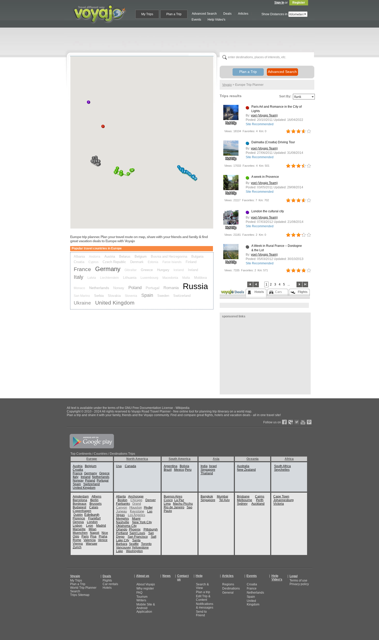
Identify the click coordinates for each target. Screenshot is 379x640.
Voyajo (227, 85)
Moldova (200, 278)
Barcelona (80, 500)
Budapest (79, 507)
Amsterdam (81, 496)
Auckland (258, 504)
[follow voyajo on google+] (290, 423)
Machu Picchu (183, 504)
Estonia (153, 262)
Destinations (231, 588)
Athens (96, 496)
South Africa (282, 466)
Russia (195, 286)
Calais (93, 507)
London (92, 522)
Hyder (148, 507)
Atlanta (121, 496)
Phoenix (135, 529)
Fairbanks (123, 504)
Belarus (124, 256)
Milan (92, 529)
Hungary (163, 270)
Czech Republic (114, 262)
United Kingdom (115, 303)
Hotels (107, 588)
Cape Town (281, 496)
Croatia (79, 262)
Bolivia (184, 466)
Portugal (152, 288)
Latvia (91, 278)
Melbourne (244, 500)
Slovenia (131, 296)
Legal (294, 576)
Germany (107, 268)
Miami (136, 518)
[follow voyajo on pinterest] (309, 423)
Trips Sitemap (79, 595)
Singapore (208, 469)
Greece (147, 270)
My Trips (76, 580)
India (204, 466)
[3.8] (288, 270)
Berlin (94, 500)
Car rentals (110, 584)
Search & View (202, 586)
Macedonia (170, 278)
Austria (109, 256)
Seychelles (282, 469)
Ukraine (82, 303)
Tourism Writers (141, 598)
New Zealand (246, 469)
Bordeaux (79, 504)
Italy (78, 277)
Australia (243, 466)
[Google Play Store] (92, 447)
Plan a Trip (248, 72)
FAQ (139, 592)
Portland (122, 533)
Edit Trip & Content (203, 598)
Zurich (77, 547)
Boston (122, 500)
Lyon (89, 525)
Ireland (193, 270)
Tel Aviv (224, 500)
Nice (105, 533)
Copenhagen (82, 511)
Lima (167, 504)
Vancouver (123, 547)
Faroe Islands (172, 262)
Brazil (168, 469)
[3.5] (288, 166)
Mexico (179, 469)
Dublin (78, 515)
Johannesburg (283, 500)
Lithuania (129, 278)
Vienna (78, 543)
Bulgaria (197, 256)
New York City (142, 522)
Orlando (121, 529)
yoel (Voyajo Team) (264, 115)
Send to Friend (201, 613)
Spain (147, 295)
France (82, 269)
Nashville (122, 522)
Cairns (259, 496)
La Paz (179, 500)
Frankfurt (94, 518)
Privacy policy (299, 584)
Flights (107, 580)
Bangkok (207, 496)
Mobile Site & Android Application (145, 608)
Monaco (79, 288)
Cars (278, 292)
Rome (77, 540)
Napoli (94, 533)
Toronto (146, 544)
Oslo (76, 536)
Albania (79, 256)
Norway (118, 288)
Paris (85, 536)
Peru (188, 469)
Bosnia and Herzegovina (169, 256)
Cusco (168, 500)
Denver (150, 500)
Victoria (278, 504)
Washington (134, 551)
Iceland (179, 270)
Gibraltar (131, 270)
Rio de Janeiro (174, 507)
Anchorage (136, 496)
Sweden (163, 296)
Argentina (170, 466)
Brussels (95, 504)
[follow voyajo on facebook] (284, 423)
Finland (191, 262)
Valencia (90, 540)
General (228, 592)
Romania (171, 287)
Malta (186, 278)
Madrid (101, 525)
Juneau (121, 511)
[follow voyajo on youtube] (303, 423)
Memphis (122, 518)
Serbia (99, 296)
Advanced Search (282, 72)
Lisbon (77, 525)
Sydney (242, 504)
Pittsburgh (151, 529)
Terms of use (298, 580)
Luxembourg (149, 278)
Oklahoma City (126, 526)
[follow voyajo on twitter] (296, 423)
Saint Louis (137, 533)
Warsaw (91, 543)
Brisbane (243, 496)
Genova (78, 522)
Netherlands (99, 288)
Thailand (207, 473)
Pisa (93, 536)
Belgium (141, 256)
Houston (135, 507)
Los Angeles (136, 515)
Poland (135, 287)
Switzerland (182, 296)
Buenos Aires (173, 496)
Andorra (94, 256)
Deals (107, 576)
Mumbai (222, 496)
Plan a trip (203, 592)
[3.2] (288, 235)
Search (75, 591)
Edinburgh (91, 515)
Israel (213, 466)
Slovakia (114, 296)
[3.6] (288, 131)
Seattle (134, 544)
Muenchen (80, 533)
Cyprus (93, 262)
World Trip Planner (83, 588)
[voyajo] (99, 26)
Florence (79, 518)
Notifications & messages (204, 605)
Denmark (137, 262)
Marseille (79, 529)
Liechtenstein (109, 278)
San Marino (82, 296)
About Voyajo (145, 584)
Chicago (136, 500)
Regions (228, 584)
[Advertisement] (191, 38)
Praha (103, 536)
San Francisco (138, 536)
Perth (259, 500)
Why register (145, 588)
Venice (103, 540)
